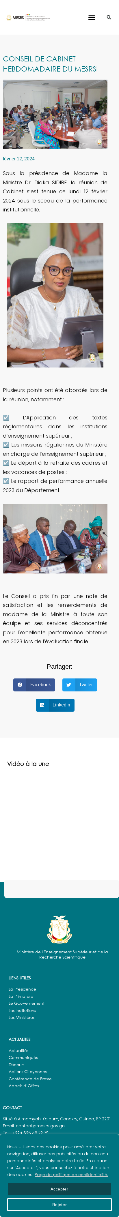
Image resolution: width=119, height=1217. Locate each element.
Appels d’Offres (24, 1085)
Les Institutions (22, 1010)
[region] (59, 1175)
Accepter (59, 1189)
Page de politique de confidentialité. (71, 1174)
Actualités (18, 1050)
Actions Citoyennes (28, 1071)
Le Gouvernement (26, 1003)
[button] (91, 17)
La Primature (21, 996)
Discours (16, 1064)
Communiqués (23, 1057)
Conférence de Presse (30, 1078)
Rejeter (59, 1204)
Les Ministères (21, 1017)
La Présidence (22, 989)
